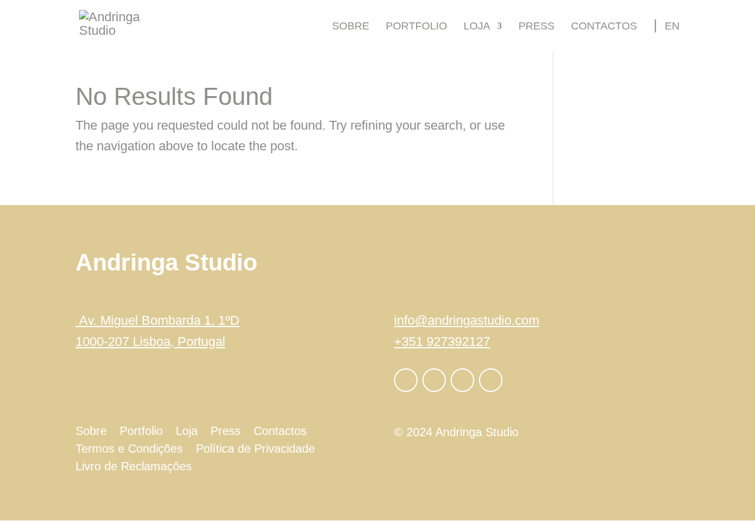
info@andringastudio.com (466, 320)
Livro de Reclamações (134, 467)
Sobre (350, 27)
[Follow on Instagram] (434, 380)
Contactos (604, 27)
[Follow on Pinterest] (491, 380)
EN (672, 26)
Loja (477, 27)
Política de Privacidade (255, 449)
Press (536, 27)
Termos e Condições (129, 449)
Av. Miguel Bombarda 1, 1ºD (157, 320)
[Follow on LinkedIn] (462, 380)
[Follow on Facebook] (406, 380)
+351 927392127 (442, 341)
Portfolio (416, 27)
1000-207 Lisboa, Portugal (150, 341)
